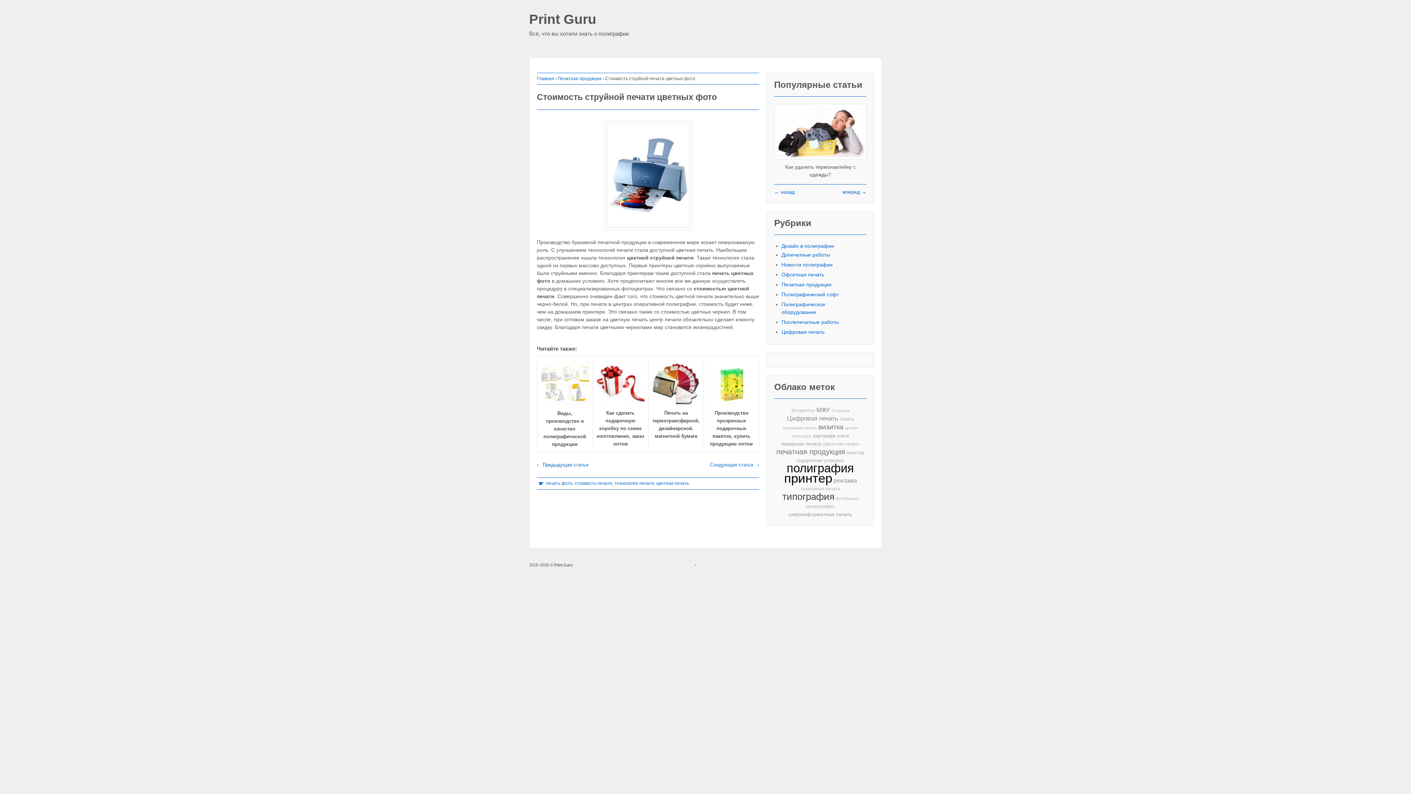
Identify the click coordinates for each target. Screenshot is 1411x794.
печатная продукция (810, 452)
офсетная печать (841, 444)
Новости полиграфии (807, 265)
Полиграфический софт (810, 294)
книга (843, 436)
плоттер (855, 452)
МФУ (823, 410)
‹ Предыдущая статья (562, 465)
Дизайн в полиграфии (808, 246)
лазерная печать (801, 444)
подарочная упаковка (820, 460)
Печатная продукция (580, 78)
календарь (802, 436)
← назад (784, 192)
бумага (847, 419)
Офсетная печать (803, 275)
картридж (824, 436)
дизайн (851, 428)
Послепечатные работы (810, 322)
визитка (831, 427)
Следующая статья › (734, 465)
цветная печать (672, 483)
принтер (808, 478)
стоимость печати (593, 483)
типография (808, 497)
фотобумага (847, 498)
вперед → (854, 192)
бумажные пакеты (800, 428)
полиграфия (820, 468)
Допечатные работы (806, 255)
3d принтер (803, 410)
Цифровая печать (803, 332)
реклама (845, 480)
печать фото (559, 483)
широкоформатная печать (820, 514)
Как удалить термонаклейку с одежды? (820, 171)
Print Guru (562, 19)
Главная (545, 78)
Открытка (841, 410)
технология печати (634, 483)
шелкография (820, 506)
